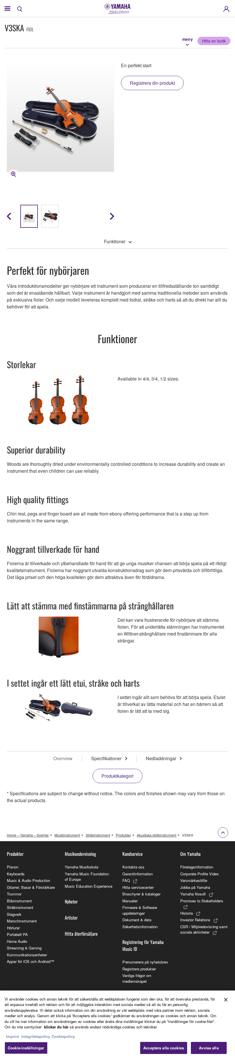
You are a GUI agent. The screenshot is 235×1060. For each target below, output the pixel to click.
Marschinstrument (22, 921)
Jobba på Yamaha (195, 887)
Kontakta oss (133, 867)
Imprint (12, 1036)
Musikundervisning (80, 853)
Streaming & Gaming (24, 948)
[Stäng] (226, 999)
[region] (117, 1025)
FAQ (126, 880)
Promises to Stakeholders (201, 900)
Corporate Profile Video (199, 873)
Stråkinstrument (98, 835)
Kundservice (132, 853)
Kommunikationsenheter (27, 954)
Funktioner (115, 241)
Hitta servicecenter (138, 887)
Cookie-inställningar (26, 1048)
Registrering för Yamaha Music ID (143, 945)
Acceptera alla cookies (163, 1048)
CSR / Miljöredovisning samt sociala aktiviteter (204, 929)
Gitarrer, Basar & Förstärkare (31, 887)
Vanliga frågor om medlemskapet (136, 978)
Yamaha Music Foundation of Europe (87, 876)
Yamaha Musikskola (81, 867)
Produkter (123, 835)
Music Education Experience (88, 886)
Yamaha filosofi (193, 894)
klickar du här (56, 1027)
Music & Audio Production (28, 880)
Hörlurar (13, 927)
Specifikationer (106, 758)
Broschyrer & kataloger (141, 894)
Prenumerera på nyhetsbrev (145, 962)
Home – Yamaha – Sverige (28, 835)
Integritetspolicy (35, 1036)
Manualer (130, 900)
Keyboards (16, 873)
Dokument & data (136, 919)
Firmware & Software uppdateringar (139, 910)
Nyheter (71, 901)
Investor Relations (195, 919)
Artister (71, 917)
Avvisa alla (208, 1048)
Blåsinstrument (19, 900)
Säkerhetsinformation (140, 926)
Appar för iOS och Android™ (30, 961)
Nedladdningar (161, 758)
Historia (186, 913)
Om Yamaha (190, 853)
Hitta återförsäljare (81, 933)
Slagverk (14, 914)
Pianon (12, 867)
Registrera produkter (139, 969)
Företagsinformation (196, 867)
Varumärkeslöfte (193, 880)
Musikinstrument (67, 835)
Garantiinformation (137, 873)
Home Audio (17, 941)
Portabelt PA (17, 934)
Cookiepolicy (63, 1036)
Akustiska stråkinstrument (156, 835)
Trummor (14, 894)
